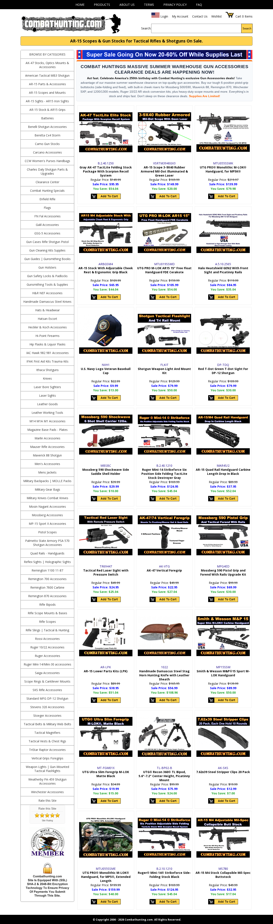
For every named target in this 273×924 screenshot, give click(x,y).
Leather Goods (47, 404)
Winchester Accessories (47, 792)
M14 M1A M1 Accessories (47, 421)
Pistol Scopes (47, 532)
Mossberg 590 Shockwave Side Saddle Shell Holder (105, 472)
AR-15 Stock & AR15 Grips (47, 110)
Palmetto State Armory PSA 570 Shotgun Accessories (47, 543)
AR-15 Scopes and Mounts (47, 93)
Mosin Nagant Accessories (47, 506)
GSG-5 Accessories (47, 233)
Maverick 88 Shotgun (47, 455)
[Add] (106, 196)
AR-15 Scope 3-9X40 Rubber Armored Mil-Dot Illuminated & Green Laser (164, 171)
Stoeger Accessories (47, 715)
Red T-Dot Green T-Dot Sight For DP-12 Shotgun (223, 371)
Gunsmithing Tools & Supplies (47, 284)
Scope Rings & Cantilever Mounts (47, 681)
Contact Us (200, 16)
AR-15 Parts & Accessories (47, 84)
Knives (47, 378)
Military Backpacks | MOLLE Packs (47, 481)
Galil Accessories (47, 225)
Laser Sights (47, 395)
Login (164, 16)
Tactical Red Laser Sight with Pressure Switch (105, 572)
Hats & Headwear (47, 310)
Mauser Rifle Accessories (47, 447)
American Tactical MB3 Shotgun (47, 75)
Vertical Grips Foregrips (47, 758)
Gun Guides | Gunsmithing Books (47, 259)
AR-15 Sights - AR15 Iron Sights (47, 101)
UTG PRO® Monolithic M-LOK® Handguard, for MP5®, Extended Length (106, 877)
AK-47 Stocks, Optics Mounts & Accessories (47, 65)
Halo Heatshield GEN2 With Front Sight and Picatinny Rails (223, 270)
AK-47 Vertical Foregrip (164, 570)
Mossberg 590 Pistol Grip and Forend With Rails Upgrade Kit (223, 572)
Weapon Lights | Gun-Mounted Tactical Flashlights (47, 769)
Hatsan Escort (47, 319)
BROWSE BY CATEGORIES (47, 54)
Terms (149, 5)
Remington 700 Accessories (47, 579)
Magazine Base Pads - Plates (47, 430)
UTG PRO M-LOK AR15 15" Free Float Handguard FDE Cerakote (164, 270)
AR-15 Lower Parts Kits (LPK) (106, 671)
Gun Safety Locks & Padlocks (47, 276)
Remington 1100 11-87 (47, 570)
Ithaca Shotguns (47, 370)
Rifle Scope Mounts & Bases (47, 613)
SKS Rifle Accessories (47, 690)
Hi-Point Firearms (47, 336)
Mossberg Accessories (47, 515)
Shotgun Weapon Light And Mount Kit (164, 371)
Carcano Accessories (47, 152)
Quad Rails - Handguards (47, 553)
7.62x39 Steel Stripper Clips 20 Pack (223, 772)
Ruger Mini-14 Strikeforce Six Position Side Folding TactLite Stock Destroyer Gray (164, 474)
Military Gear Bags (47, 489)
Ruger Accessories (47, 656)
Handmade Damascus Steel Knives (47, 302)
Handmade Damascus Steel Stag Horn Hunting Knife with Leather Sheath (164, 675)
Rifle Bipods (47, 604)
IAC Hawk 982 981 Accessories (47, 353)
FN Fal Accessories (47, 216)
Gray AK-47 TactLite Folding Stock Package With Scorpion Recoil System (106, 171)
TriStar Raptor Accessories (47, 750)
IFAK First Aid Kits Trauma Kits (47, 361)
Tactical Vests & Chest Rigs (47, 741)
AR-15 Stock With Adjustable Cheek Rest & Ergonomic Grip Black (105, 270)
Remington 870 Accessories (47, 596)
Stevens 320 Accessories (47, 707)
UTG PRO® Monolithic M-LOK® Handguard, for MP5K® (223, 169)
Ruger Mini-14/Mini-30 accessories (47, 664)
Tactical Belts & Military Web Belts (47, 724)
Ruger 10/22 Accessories (47, 647)
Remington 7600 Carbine (47, 587)
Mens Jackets (47, 472)
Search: (146, 28)
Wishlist (216, 16)
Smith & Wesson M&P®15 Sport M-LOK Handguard (223, 673)
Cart (238, 16)
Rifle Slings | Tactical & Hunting (47, 630)
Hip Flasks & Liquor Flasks (47, 344)
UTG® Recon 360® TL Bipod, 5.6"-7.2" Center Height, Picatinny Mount (164, 776)
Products (102, 5)
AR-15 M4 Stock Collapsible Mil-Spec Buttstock (223, 875)
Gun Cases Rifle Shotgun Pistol (47, 242)
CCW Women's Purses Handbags (47, 161)
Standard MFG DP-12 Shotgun (47, 698)
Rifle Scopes (47, 622)
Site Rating (47, 820)
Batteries (47, 118)
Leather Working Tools (47, 413)
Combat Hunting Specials (47, 191)
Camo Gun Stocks (47, 144)
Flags (47, 208)
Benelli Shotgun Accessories (47, 127)
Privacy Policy (175, 5)
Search (247, 28)
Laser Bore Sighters (47, 387)
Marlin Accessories (47, 438)
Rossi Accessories (47, 639)
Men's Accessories (47, 464)
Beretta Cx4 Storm (47, 135)
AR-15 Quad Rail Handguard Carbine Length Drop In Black (223, 472)
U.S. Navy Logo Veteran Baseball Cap (106, 371)
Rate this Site (47, 800)
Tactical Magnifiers (47, 733)
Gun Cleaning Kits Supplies (47, 250)
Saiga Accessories (47, 673)
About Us (127, 5)
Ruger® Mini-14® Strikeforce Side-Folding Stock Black (164, 875)
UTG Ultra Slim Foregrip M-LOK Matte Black (105, 774)
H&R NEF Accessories (47, 293)
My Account (180, 16)
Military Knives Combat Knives (47, 498)
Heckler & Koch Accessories (47, 327)
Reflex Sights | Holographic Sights (47, 562)
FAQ (199, 5)
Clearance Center (47, 182)
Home (80, 5)
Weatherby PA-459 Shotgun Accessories (47, 781)
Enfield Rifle (47, 199)
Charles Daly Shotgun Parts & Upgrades (47, 171)
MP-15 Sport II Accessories (47, 524)
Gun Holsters (47, 267)
